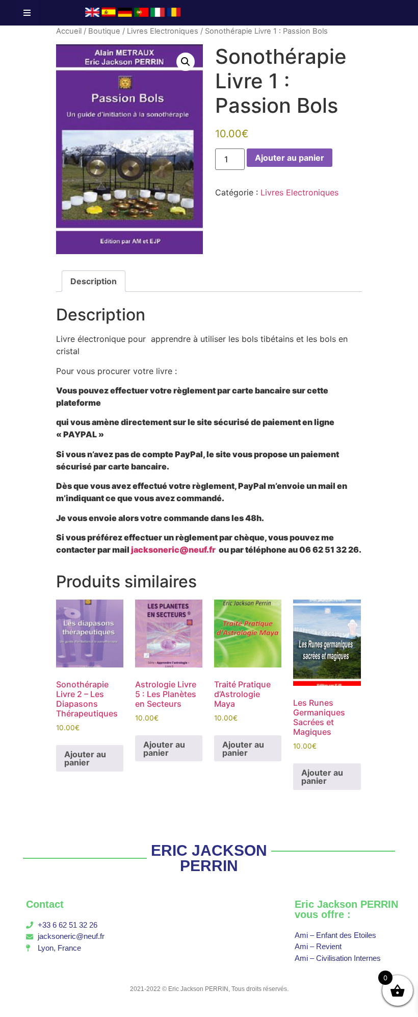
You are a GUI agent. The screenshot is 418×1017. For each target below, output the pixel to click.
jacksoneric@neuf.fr (173, 549)
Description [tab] (93, 281)
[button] (185, 62)
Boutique (104, 31)
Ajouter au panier (289, 158)
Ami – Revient (318, 946)
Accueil (69, 31)
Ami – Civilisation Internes (338, 958)
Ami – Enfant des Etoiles (335, 935)
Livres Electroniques (162, 31)
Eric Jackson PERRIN (198, 989)
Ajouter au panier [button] (85, 758)
